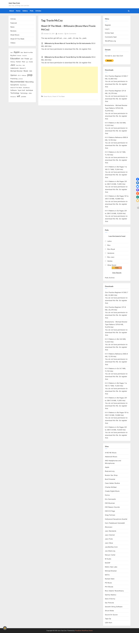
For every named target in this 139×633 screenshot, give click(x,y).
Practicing (13, 79)
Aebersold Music (111, 457)
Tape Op (108, 619)
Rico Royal (111, 249)
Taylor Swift (21, 90)
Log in (107, 29)
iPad (23, 62)
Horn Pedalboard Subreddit (115, 523)
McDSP (107, 563)
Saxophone (14, 85)
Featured (13, 23)
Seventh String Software (113, 607)
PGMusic (24, 75)
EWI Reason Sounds (112, 507)
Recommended (17, 81)
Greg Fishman (110, 515)
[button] (137, 179)
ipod (27, 62)
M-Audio (108, 559)
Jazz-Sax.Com (14, 3)
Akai (11, 52)
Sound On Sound (111, 615)
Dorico (107, 495)
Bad (22, 52)
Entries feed (109, 33)
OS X (19, 75)
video (30, 93)
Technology (14, 93)
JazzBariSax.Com (111, 547)
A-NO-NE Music (110, 453)
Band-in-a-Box (28, 52)
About (11, 11)
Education (15, 58)
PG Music (108, 583)
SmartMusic (26, 87)
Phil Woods (109, 587)
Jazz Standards (110, 531)
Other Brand (111, 265)
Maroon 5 (23, 68)
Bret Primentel (110, 479)
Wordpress (13, 96)
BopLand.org (109, 471)
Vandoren (110, 253)
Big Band (13, 55)
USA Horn (108, 623)
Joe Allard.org (110, 551)
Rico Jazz (110, 257)
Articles (38, 11)
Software (13, 90)
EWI (22, 59)
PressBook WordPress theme (84, 630)
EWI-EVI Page (110, 511)
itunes (31, 62)
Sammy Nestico (110, 595)
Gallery (25, 11)
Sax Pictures (109, 603)
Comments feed (110, 37)
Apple (17, 52)
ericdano (60, 33)
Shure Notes (109, 611)
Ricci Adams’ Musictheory (114, 591)
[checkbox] (5, 628)
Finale (26, 59)
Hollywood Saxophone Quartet (116, 519)
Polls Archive (109, 278)
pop (29, 75)
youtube (23, 96)
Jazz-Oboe (109, 543)
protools (20, 78)
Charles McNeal (110, 487)
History (12, 62)
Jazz (12, 65)
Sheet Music (48, 96)
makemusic (14, 68)
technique (29, 90)
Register (108, 25)
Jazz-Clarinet (110, 535)
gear (31, 59)
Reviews (13, 31)
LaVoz (109, 241)
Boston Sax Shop (111, 475)
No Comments (71, 34)
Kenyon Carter (110, 555)
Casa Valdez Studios (112, 483)
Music (26, 71)
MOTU (107, 575)
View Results (116, 273)
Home (18, 11)
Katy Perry (19, 65)
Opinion (13, 75)
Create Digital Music (112, 491)
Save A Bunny (110, 599)
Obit (30, 71)
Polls (31, 11)
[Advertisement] (69, 80)
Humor (18, 62)
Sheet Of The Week (58, 96)
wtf (18, 96)
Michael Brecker (16, 71)
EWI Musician (110, 503)
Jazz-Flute (109, 539)
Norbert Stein (110, 579)
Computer (24, 55)
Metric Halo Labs (111, 567)
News (12, 27)
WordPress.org (110, 41)
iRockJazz (108, 527)
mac (24, 65)
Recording (29, 82)
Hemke (109, 261)
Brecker (19, 55)
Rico (108, 245)
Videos (12, 43)
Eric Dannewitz (110, 499)
